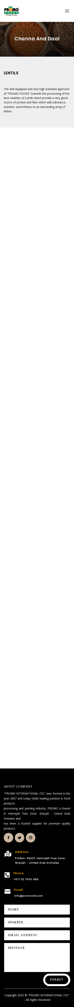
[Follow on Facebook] (8, 837)
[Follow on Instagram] (30, 837)
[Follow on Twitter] (19, 837)
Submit (57, 979)
